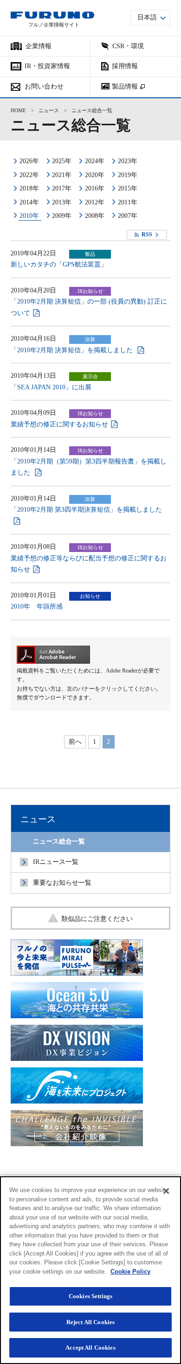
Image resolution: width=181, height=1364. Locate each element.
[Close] (166, 1191)
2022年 (29, 174)
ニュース (49, 110)
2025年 (61, 161)
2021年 (61, 174)
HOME (18, 110)
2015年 (127, 188)
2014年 (29, 202)
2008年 (94, 215)
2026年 (29, 161)
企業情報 (39, 46)
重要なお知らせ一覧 (62, 882)
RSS (147, 234)
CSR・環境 (128, 46)
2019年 (127, 174)
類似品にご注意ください (97, 918)
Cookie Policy (130, 1271)
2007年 (127, 215)
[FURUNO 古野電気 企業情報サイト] (52, 15)
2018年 (29, 188)
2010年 (29, 215)
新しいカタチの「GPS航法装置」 (59, 264)
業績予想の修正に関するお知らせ (59, 424)
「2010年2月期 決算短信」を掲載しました (73, 350)
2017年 (61, 188)
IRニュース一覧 (55, 861)
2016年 (94, 188)
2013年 (61, 202)
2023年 (127, 161)
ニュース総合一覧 (59, 841)
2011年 (127, 202)
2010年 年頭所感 (37, 606)
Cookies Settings (90, 1296)
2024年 (94, 161)
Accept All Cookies (90, 1347)
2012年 (94, 202)
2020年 (94, 174)
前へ (75, 741)
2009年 (61, 215)
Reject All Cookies (90, 1322)
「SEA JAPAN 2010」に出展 (51, 387)
